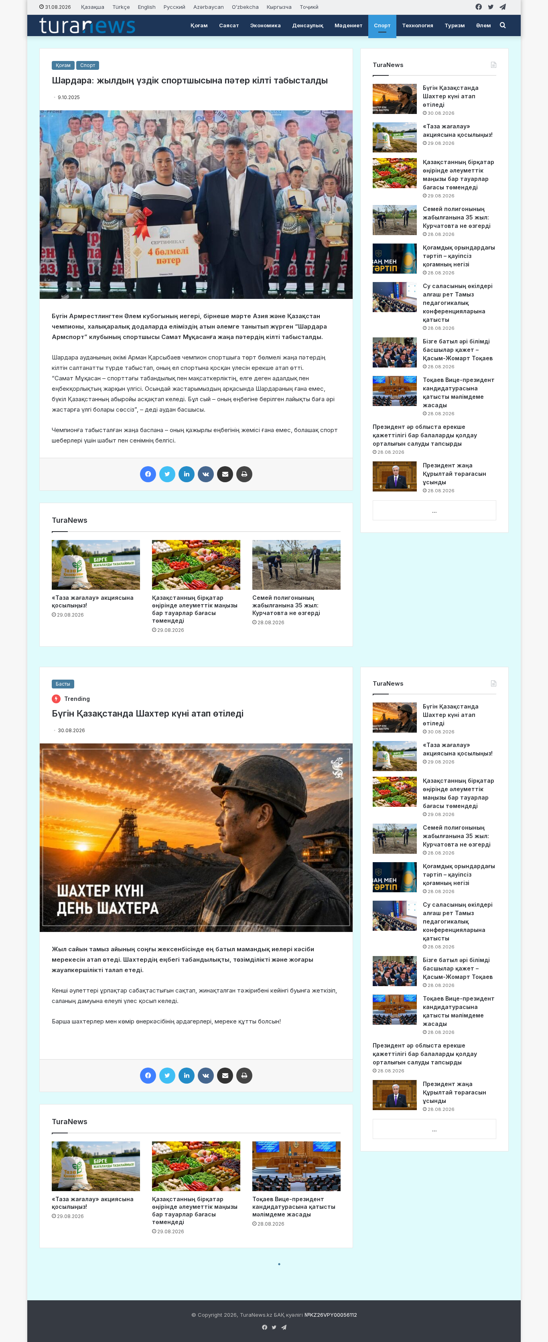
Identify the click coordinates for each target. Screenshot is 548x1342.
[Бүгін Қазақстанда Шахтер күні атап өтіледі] (395, 99)
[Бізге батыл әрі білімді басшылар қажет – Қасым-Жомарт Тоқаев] (395, 352)
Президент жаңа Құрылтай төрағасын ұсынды (454, 473)
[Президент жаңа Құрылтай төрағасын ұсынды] (395, 476)
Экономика (265, 25)
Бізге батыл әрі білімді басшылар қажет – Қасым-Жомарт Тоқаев (458, 349)
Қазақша (92, 7)
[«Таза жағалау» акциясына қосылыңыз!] (96, 565)
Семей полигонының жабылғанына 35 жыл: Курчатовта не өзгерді (286, 605)
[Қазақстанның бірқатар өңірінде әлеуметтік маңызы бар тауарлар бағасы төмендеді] (196, 565)
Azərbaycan (208, 7)
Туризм (454, 25)
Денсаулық (307, 25)
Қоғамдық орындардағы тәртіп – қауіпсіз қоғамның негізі (459, 256)
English (147, 7)
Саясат (229, 25)
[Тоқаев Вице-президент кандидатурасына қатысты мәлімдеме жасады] (395, 391)
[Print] (244, 474)
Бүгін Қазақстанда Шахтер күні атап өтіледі (451, 96)
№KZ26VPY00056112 (330, 1315)
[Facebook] (148, 474)
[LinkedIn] (187, 474)
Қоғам (199, 25)
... (434, 511)
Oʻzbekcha (245, 7)
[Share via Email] (225, 474)
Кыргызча (279, 7)
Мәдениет (349, 25)
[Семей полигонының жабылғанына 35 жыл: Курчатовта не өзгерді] (296, 565)
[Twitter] (167, 474)
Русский (174, 7)
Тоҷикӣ (309, 7)
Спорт (382, 25)
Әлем (483, 25)
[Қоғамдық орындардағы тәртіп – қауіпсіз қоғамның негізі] (395, 259)
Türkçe (121, 7)
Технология (417, 25)
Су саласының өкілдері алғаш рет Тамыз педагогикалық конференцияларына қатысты (458, 302)
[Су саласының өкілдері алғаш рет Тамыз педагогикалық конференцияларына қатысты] (395, 297)
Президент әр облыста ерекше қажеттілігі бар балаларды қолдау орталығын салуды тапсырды (425, 435)
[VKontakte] (206, 474)
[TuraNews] (87, 25)
